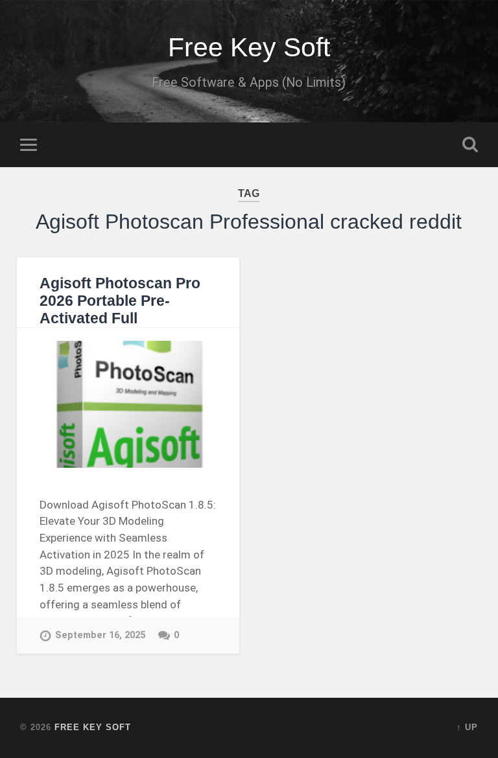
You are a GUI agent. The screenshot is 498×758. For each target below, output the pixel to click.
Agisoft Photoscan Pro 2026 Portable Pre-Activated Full (120, 301)
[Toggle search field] (470, 144)
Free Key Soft (249, 47)
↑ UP (467, 727)
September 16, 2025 (100, 635)
